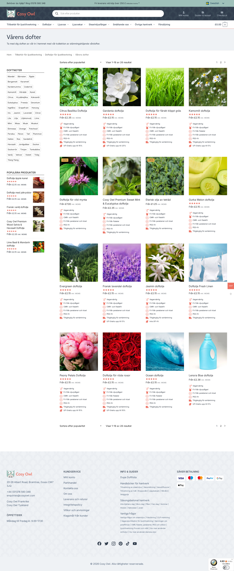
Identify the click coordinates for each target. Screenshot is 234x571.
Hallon (11, 139)
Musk (25, 123)
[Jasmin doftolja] (165, 263)
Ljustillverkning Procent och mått (134, 528)
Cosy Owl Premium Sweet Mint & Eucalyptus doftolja (121, 201)
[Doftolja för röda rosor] (122, 351)
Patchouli (33, 128)
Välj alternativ (78, 153)
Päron (20, 134)
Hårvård (164, 491)
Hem (9, 54)
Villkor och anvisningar (77, 510)
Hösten (123, 508)
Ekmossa (12, 128)
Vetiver (19, 155)
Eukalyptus (13, 102)
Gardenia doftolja (113, 110)
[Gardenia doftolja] (122, 87)
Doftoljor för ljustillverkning (58, 54)
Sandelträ (27, 139)
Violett (28, 155)
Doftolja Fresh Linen (201, 286)
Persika (11, 134)
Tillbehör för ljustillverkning (28, 54)
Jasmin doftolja (155, 286)
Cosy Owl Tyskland (17, 505)
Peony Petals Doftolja (73, 375)
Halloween (132, 508)
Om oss (68, 493)
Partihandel (70, 482)
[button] (219, 24)
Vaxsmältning (149, 487)
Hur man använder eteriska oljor (142, 532)
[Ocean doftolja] (165, 351)
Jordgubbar (24, 144)
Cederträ (28, 87)
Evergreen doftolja (71, 286)
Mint (10, 123)
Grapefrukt (23, 108)
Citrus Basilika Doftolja (73, 110)
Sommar (164, 504)
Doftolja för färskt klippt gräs (163, 110)
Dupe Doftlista (128, 477)
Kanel (32, 92)
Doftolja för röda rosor (116, 375)
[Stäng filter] (45, 62)
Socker (36, 144)
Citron (38, 113)
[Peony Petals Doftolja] (79, 351)
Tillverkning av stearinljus (131, 487)
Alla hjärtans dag (127, 504)
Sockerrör (12, 149)
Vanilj (10, 155)
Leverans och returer (76, 499)
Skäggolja (124, 494)
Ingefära (11, 108)
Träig (36, 155)
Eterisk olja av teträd (158, 199)
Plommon (37, 134)
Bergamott (12, 81)
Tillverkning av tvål (128, 491)
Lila (9, 118)
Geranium (35, 102)
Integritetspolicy (73, 504)
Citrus (10, 97)
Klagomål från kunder (76, 515)
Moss (17, 123)
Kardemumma (14, 87)
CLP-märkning (163, 517)
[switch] (226, 568)
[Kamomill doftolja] (208, 87)
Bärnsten (22, 76)
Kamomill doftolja (199, 110)
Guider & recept (203, 15)
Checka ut (222, 15)
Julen (140, 508)
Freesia (24, 102)
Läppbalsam (154, 491)
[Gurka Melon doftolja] (208, 176)
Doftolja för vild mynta (73, 199)
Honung (35, 108)
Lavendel (27, 113)
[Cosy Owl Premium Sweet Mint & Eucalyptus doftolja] (122, 176)
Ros (18, 139)
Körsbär (23, 92)
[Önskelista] (93, 72)
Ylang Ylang (13, 160)
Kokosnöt (35, 97)
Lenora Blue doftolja (201, 375)
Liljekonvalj (26, 118)
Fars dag (155, 504)
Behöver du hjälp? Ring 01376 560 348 (26, 3)
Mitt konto (184, 15)
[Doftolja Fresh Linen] (208, 263)
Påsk (148, 504)
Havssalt (12, 144)
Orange (22, 128)
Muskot (34, 123)
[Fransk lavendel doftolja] (122, 263)
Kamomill (12, 92)
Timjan (23, 149)
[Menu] (232, 560)
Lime (37, 118)
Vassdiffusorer (163, 487)
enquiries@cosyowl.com (21, 495)
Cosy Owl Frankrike (18, 501)
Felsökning (151, 517)
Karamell (25, 81)
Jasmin (17, 113)
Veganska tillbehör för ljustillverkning (137, 521)
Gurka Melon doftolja (201, 199)
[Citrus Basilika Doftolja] (79, 87)
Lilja (16, 118)
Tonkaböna (35, 149)
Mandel (11, 76)
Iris (9, 113)
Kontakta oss (71, 488)
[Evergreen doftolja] (79, 263)
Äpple (31, 76)
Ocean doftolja (154, 375)
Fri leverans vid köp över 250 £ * (117, 3)
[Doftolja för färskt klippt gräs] (165, 87)
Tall (28, 134)
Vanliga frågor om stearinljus (132, 517)
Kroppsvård (143, 491)
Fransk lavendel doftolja (117, 286)
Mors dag (140, 504)
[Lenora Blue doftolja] (208, 351)
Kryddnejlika (22, 97)
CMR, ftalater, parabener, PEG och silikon (148, 525)
